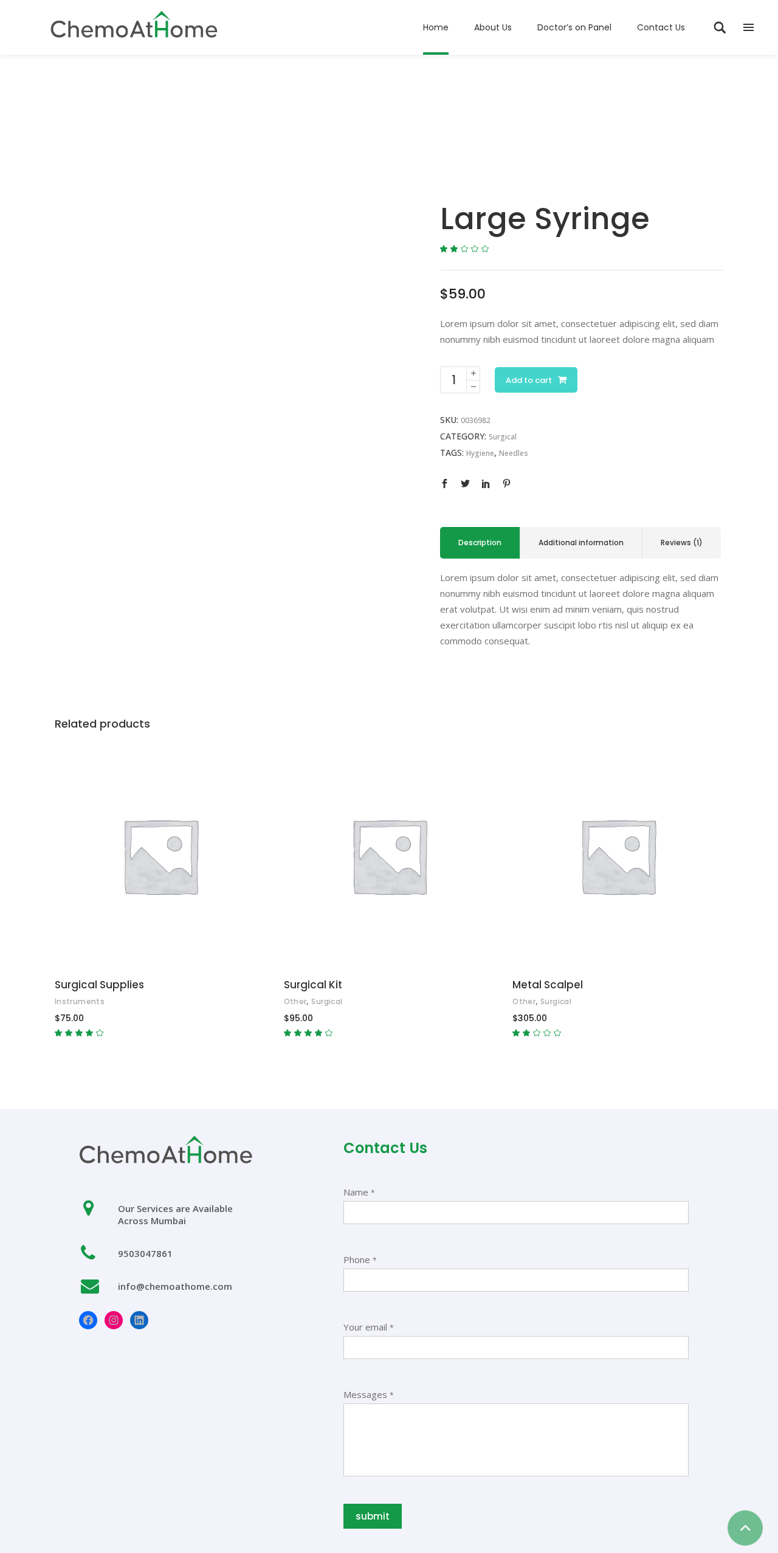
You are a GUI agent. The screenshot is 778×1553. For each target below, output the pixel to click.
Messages (368, 1394)
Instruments (80, 1001)
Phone (360, 1259)
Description (479, 542)
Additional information (581, 542)
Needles (513, 453)
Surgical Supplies (99, 984)
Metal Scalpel (547, 984)
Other (295, 1001)
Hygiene (480, 453)
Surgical (503, 437)
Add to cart (529, 380)
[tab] (480, 543)
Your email (368, 1327)
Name (359, 1192)
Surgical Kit (313, 984)
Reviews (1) (682, 542)
